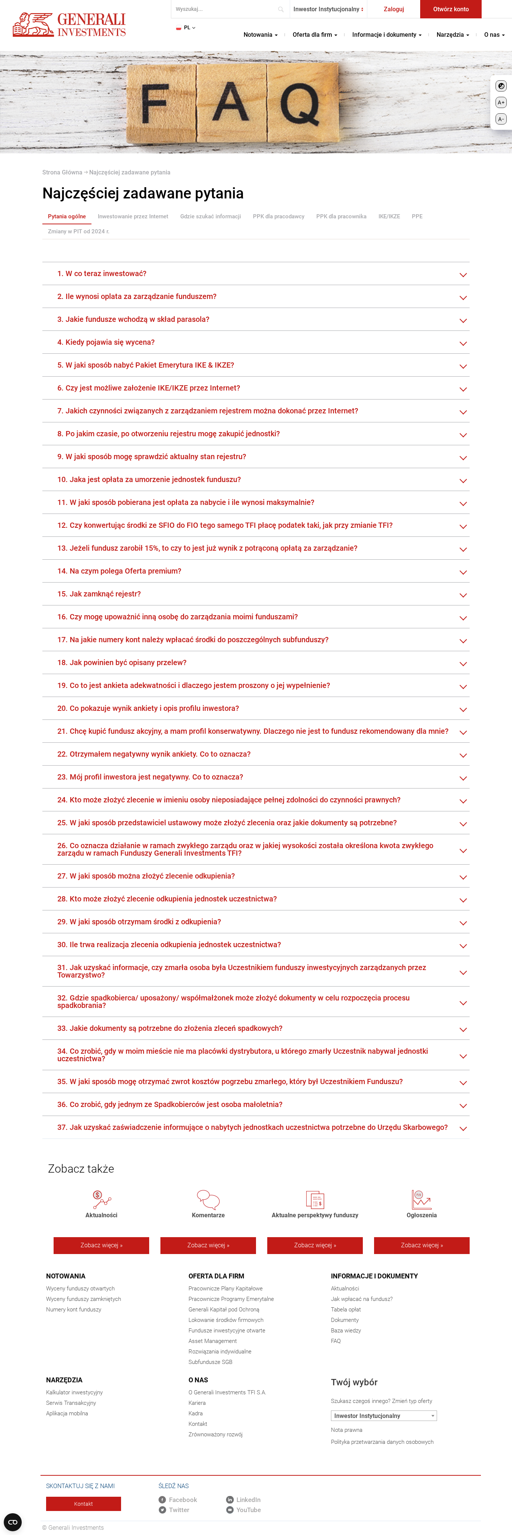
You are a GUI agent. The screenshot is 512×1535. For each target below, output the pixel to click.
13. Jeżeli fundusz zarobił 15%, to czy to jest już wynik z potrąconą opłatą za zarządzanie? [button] (207, 548)
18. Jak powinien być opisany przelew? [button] (122, 662)
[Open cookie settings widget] (13, 1522)
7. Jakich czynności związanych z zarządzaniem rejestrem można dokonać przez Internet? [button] (207, 410)
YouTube (249, 1510)
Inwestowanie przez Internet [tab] (133, 216)
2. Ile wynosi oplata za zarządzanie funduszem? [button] (137, 296)
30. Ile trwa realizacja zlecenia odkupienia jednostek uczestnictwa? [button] (169, 944)
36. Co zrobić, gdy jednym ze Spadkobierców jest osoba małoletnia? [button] (170, 1104)
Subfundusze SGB (210, 1362)
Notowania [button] (259, 34)
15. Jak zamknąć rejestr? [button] (99, 593)
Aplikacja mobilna (67, 1413)
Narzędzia (64, 1380)
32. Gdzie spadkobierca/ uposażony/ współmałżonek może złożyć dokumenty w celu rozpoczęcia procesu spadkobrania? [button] (233, 1001)
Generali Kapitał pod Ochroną (224, 1309)
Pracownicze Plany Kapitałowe (226, 1288)
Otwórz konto (451, 9)
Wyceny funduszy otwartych (80, 1288)
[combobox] (328, 9)
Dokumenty (345, 1320)
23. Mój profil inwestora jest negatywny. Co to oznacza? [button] (150, 776)
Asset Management (213, 1341)
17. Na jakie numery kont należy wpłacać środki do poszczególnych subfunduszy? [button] (193, 639)
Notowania (65, 1276)
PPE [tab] (417, 216)
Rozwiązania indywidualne (220, 1351)
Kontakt (198, 1424)
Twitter (179, 1510)
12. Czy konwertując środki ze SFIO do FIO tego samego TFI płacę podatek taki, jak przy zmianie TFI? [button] (225, 525)
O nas (198, 1380)
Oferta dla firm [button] (313, 34)
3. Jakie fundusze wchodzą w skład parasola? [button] (133, 319)
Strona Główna (62, 172)
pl (187, 27)
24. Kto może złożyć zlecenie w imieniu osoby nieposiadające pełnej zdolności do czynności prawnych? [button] (229, 799)
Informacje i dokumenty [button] (385, 34)
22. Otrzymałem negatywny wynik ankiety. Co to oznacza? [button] (154, 753)
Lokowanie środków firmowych (226, 1320)
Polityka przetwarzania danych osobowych (382, 1442)
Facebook (183, 1499)
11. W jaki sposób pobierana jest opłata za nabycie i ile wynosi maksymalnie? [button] (185, 502)
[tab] (256, 273)
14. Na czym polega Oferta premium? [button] (119, 570)
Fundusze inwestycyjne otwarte (227, 1330)
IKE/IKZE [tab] (389, 216)
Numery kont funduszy (73, 1309)
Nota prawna (346, 1430)
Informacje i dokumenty (374, 1276)
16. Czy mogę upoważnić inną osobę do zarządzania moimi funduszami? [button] (177, 616)
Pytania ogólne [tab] (67, 216)
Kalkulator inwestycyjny (74, 1392)
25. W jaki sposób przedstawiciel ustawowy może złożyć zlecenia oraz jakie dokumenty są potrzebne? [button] (227, 822)
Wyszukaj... (283, 9)
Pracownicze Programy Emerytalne (231, 1299)
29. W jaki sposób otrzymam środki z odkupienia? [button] (139, 921)
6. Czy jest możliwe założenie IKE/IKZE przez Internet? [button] (148, 387)
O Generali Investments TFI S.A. (227, 1392)
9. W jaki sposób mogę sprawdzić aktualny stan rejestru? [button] (151, 456)
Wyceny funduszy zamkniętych (83, 1299)
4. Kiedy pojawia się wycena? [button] (106, 342)
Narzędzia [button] (451, 34)
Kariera (197, 1403)
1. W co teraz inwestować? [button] (102, 273)
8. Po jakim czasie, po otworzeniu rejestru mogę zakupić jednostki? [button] (168, 433)
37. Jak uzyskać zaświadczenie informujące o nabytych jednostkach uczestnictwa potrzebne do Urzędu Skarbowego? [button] (252, 1127)
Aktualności (345, 1288)
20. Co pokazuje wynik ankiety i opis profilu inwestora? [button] (148, 708)
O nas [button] (492, 34)
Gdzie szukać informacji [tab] (210, 216)
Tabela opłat (346, 1309)
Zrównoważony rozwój (216, 1434)
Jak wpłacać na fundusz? (362, 1299)
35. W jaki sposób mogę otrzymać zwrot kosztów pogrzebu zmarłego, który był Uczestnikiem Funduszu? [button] (230, 1081)
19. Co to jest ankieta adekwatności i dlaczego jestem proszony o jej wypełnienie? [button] (193, 685)
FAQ (336, 1341)
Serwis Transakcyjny (71, 1403)
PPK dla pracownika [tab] (341, 216)
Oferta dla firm (216, 1276)
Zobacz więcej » (102, 1245)
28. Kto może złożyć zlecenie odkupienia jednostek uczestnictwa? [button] (167, 898)
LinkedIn (248, 1499)
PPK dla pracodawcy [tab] (278, 216)
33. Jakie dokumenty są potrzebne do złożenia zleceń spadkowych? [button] (170, 1028)
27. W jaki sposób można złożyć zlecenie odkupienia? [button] (146, 875)
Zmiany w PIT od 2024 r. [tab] (78, 231)
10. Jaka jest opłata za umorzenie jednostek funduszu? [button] (149, 479)
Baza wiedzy (346, 1330)
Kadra (196, 1413)
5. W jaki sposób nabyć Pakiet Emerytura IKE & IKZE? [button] (145, 364)
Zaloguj (394, 9)
